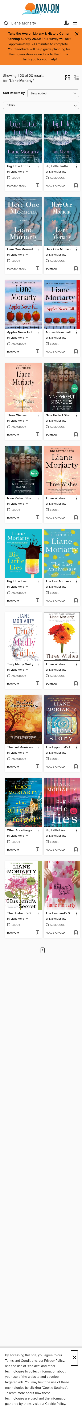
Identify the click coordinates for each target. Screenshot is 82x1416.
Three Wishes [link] (16, 415)
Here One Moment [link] (20, 249)
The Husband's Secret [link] (21, 913)
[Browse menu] (75, 23)
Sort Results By (14, 93)
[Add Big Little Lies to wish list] (37, 601)
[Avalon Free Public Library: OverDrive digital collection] (41, 9)
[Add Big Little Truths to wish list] (37, 186)
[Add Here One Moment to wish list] (37, 269)
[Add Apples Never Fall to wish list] (37, 352)
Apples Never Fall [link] (19, 332)
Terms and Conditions (21, 1361)
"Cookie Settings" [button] (54, 1388)
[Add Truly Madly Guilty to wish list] (37, 684)
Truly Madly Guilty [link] (20, 664)
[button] (67, 79)
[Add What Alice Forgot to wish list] (37, 850)
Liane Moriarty (19, 171)
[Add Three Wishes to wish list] (37, 435)
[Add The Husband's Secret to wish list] (37, 933)
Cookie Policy (55, 1404)
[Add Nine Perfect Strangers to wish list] (75, 435)
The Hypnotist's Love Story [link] (60, 747)
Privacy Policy (54, 1361)
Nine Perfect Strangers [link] (60, 415)
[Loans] (66, 24)
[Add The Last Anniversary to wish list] (75, 601)
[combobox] (32, 23)
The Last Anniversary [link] (60, 581)
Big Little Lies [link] (16, 581)
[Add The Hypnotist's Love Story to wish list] (75, 767)
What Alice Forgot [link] (20, 830)
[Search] (6, 23)
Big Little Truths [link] (18, 166)
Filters (11, 105)
